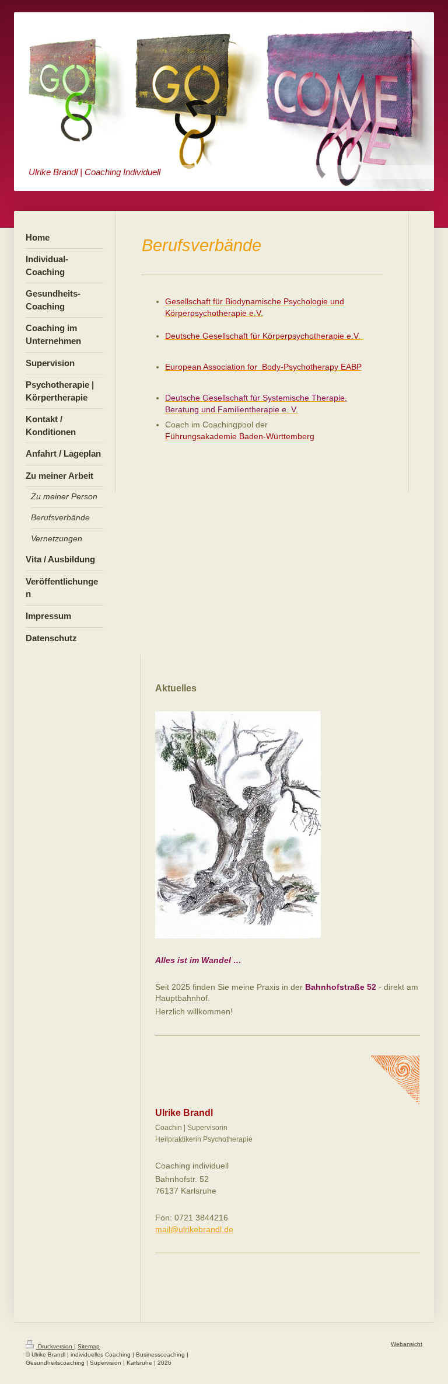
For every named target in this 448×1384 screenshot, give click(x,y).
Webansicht (406, 1344)
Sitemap (89, 1346)
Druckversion (55, 1346)
